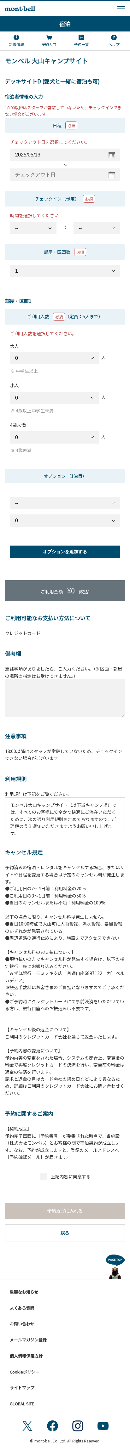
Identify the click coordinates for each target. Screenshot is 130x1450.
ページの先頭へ (115, 1265)
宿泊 (65, 24)
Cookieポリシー (24, 1372)
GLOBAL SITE (22, 1404)
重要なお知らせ (24, 1292)
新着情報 (16, 44)
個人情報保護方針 (26, 1356)
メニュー (121, 9)
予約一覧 (81, 44)
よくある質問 (22, 1308)
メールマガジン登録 (28, 1340)
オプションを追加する (65, 551)
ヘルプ (114, 44)
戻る (65, 1232)
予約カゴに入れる (65, 1210)
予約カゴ (48, 44)
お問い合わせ (22, 1324)
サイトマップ (22, 1388)
